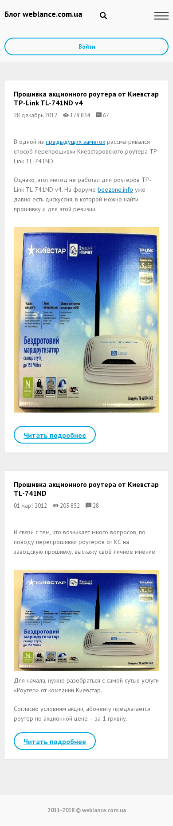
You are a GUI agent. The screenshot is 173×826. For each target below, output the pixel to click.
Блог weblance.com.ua (43, 14)
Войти (87, 46)
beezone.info (115, 189)
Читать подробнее (55, 435)
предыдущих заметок (75, 142)
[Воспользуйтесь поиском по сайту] (103, 15)
